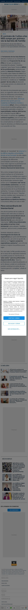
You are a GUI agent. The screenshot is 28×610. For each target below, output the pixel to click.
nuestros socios (21, 281)
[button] (14, 314)
